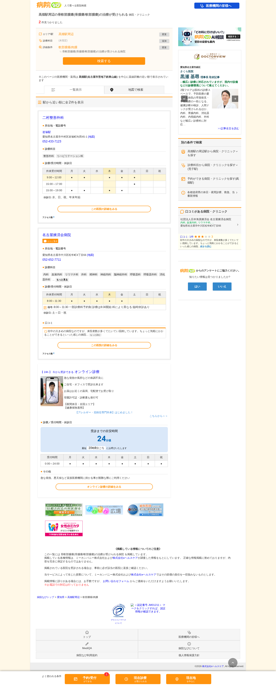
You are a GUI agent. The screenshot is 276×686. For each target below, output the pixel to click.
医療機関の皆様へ (219, 6)
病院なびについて (189, 648)
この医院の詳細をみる (104, 208)
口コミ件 (52, 240)
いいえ (222, 286)
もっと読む (95, 335)
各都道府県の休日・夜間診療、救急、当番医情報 (211, 194)
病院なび (49, 3)
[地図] (91, 136)
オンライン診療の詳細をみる (104, 486)
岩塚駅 (46, 132)
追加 (164, 41)
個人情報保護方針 (189, 655)
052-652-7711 (51, 259)
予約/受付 (90, 678)
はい (197, 286)
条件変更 (233, 662)
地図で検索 (135, 89)
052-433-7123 (51, 141)
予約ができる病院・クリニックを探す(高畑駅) (213, 180)
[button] (184, 99)
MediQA (87, 648)
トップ (87, 636)
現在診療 (140, 678)
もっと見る (62, 279)
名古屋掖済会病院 (56, 235)
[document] (104, 166)
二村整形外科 (53, 118)
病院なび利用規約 (86, 655)
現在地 (191, 678)
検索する (104, 61)
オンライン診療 (70, 372)
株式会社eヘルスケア (125, 557)
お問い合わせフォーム (116, 581)
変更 (164, 34)
